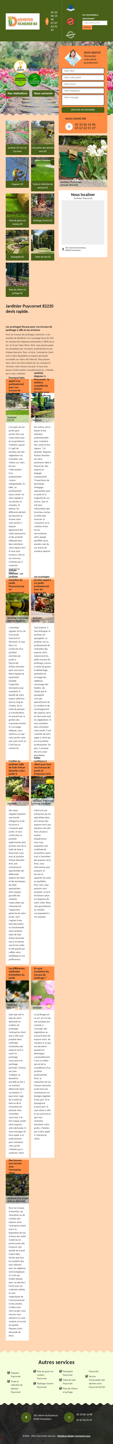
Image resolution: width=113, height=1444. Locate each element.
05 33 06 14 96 (54, 16)
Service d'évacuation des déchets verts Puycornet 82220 (97, 1381)
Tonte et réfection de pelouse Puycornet (17, 1386)
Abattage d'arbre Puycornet (45, 1385)
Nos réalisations (17, 93)
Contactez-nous (82, 1436)
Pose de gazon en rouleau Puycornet (45, 1375)
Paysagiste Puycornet (68, 1373)
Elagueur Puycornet (15, 1375)
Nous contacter (43, 93)
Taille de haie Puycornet (69, 1382)
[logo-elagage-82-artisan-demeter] (23, 21)
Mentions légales (65, 1436)
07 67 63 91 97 (54, 27)
